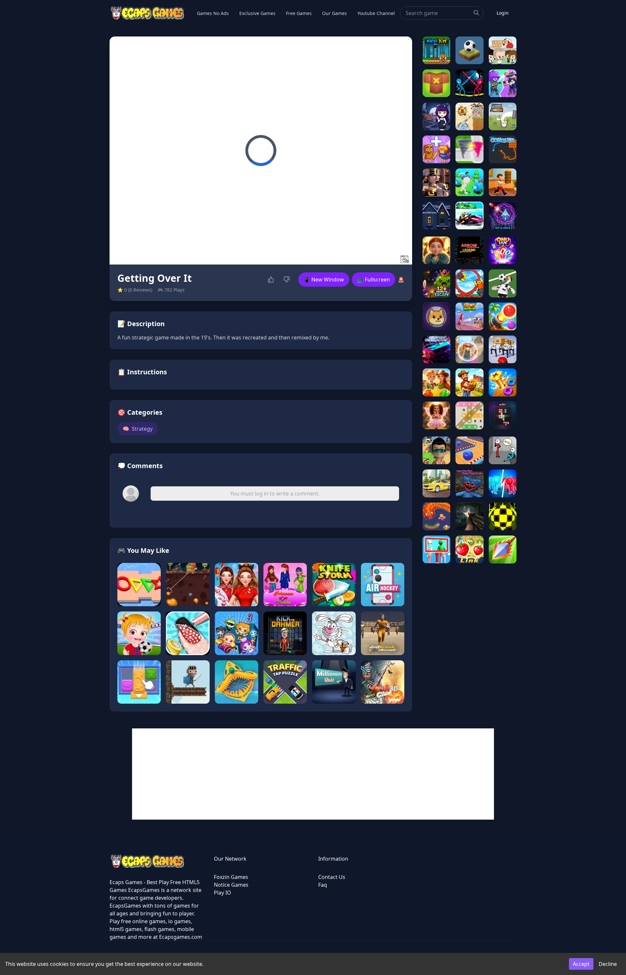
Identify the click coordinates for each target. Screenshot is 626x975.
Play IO (222, 892)
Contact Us (331, 877)
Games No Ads (213, 13)
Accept (581, 964)
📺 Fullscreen (373, 279)
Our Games (334, 13)
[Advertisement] (313, 774)
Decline (608, 964)
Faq (322, 884)
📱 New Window (324, 279)
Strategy (138, 428)
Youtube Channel (376, 13)
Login (503, 13)
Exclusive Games (257, 13)
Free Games (299, 13)
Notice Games (231, 884)
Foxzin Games (231, 877)
